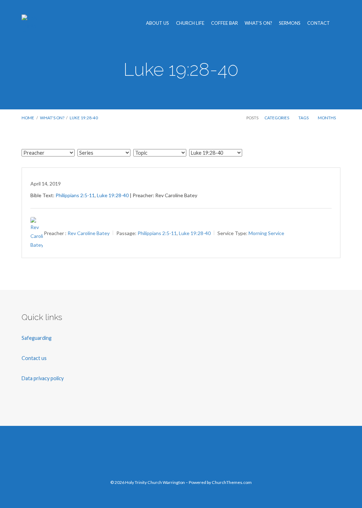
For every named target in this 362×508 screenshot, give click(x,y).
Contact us (35, 358)
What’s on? (258, 23)
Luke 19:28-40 (181, 69)
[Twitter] (166, 456)
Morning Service (266, 233)
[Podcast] (212, 456)
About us (157, 23)
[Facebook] (150, 456)
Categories (277, 117)
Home (28, 117)
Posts (252, 117)
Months (327, 117)
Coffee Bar (224, 23)
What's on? (52, 117)
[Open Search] (338, 23)
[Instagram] (196, 456)
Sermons (289, 23)
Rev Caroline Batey (89, 233)
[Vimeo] (181, 456)
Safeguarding (37, 338)
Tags (303, 117)
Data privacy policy (43, 378)
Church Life (190, 23)
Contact (318, 23)
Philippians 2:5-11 (75, 195)
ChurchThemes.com (232, 482)
